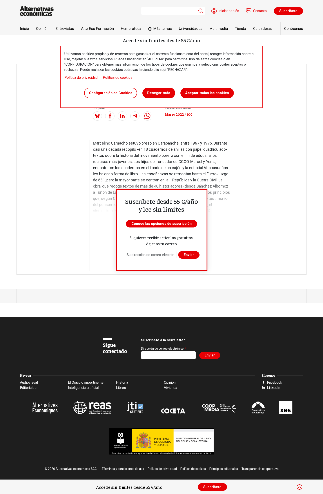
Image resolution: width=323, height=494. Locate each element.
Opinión (42, 28)
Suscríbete (288, 11)
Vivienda (170, 388)
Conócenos (293, 28)
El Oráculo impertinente (85, 382)
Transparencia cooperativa (260, 469)
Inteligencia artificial (83, 388)
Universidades (190, 28)
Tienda (240, 28)
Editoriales (28, 388)
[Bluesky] (97, 116)
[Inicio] (38, 11)
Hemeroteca (131, 28)
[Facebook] (109, 116)
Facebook (274, 382)
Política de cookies (117, 77)
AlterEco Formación (97, 28)
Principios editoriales (223, 469)
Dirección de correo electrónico (162, 348)
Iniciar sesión (228, 11)
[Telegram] (135, 116)
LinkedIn (273, 388)
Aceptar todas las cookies (207, 93)
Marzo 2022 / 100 (178, 114)
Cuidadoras (262, 28)
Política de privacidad (81, 77)
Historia (122, 382)
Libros (121, 388)
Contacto (260, 11)
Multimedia (218, 28)
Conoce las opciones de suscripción (161, 224)
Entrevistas (65, 28)
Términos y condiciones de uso (123, 469)
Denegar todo (158, 93)
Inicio (24, 28)
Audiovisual (29, 382)
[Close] (299, 486)
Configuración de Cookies (110, 93)
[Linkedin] (122, 116)
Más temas (162, 28)
